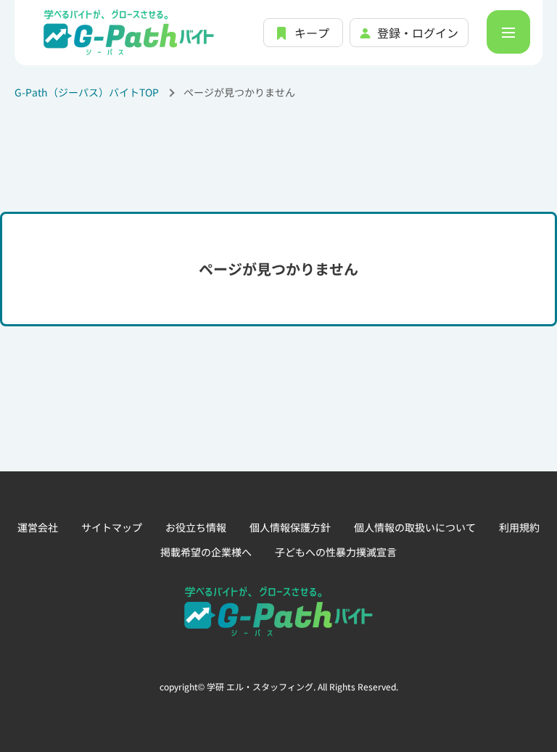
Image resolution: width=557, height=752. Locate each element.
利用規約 (519, 527)
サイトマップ (111, 527)
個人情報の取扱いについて (415, 527)
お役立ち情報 (195, 527)
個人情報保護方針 (290, 527)
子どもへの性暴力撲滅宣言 (336, 552)
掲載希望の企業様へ (206, 552)
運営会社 (37, 527)
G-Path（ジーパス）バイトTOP (87, 92)
